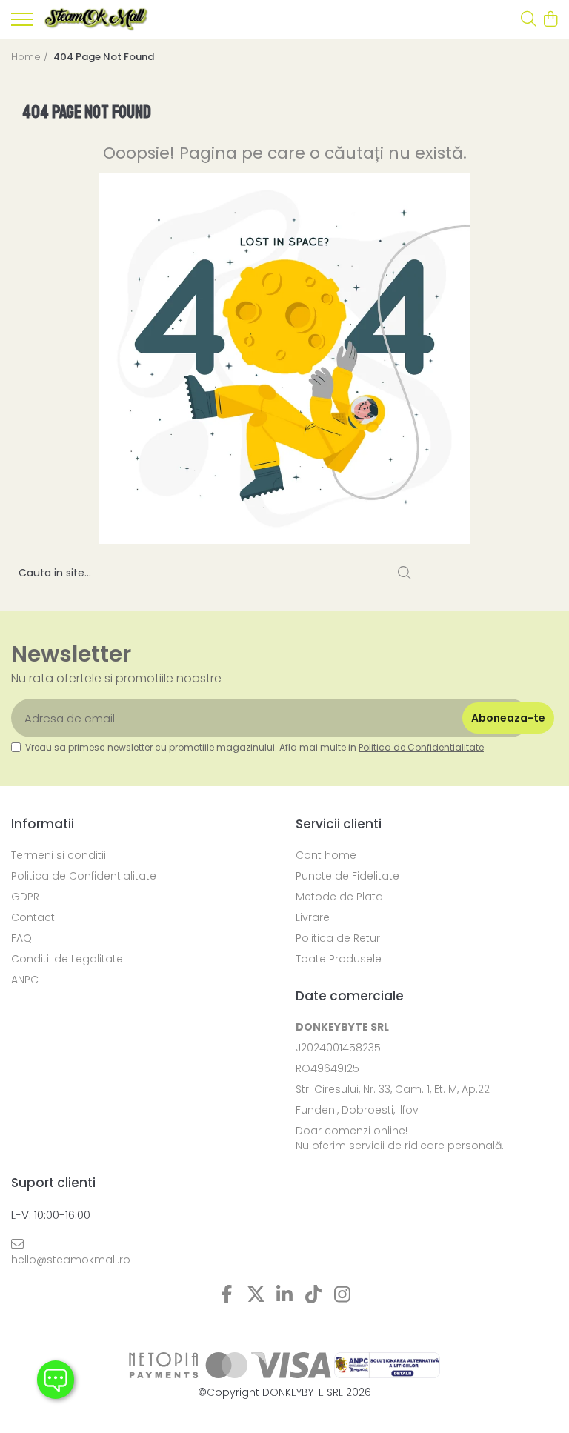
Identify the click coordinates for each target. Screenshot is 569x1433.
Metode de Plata (339, 896)
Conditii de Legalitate (67, 958)
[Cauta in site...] (528, 20)
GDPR (25, 896)
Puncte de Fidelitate (347, 875)
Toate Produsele (339, 958)
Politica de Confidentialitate (421, 747)
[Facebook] (227, 1295)
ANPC (25, 979)
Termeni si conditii (58, 855)
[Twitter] (256, 1295)
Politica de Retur (338, 938)
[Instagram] (343, 1295)
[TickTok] (314, 1295)
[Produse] (22, 24)
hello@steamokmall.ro (70, 1259)
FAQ (21, 938)
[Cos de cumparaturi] (550, 20)
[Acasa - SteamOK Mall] (96, 20)
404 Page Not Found (103, 57)
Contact (33, 917)
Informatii (42, 824)
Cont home (326, 855)
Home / (31, 57)
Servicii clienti (339, 824)
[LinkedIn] (285, 1295)
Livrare (313, 917)
